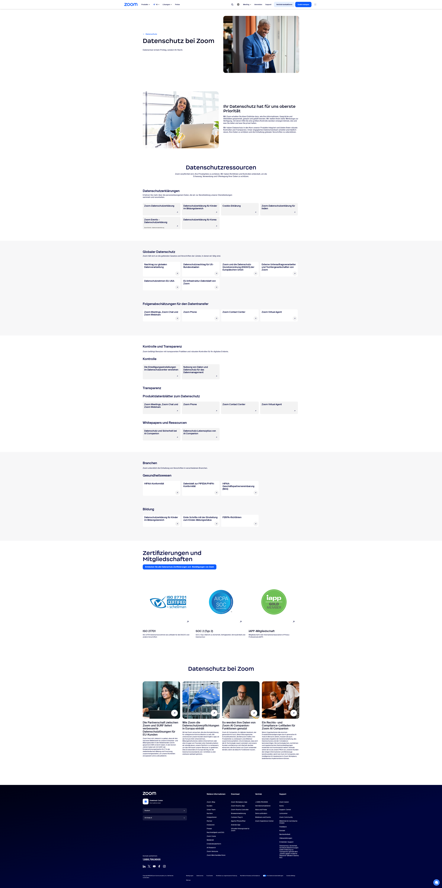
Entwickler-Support (286, 842)
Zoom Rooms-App (238, 806)
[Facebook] (159, 866)
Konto (281, 806)
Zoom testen (284, 802)
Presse (209, 829)
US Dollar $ (148, 818)
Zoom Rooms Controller (240, 810)
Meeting (246, 4)
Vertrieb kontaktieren (284, 4)
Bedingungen (189, 875)
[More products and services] (315, 4)
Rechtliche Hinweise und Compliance (250, 875)
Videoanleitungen (285, 838)
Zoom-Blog (211, 802)
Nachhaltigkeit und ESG (215, 832)
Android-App (235, 825)
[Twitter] (149, 866)
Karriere (210, 813)
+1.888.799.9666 (261, 802)
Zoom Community (286, 817)
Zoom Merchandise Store (216, 855)
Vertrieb (258, 794)
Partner (209, 821)
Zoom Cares (211, 836)
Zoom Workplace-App (239, 802)
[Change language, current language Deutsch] (238, 4)
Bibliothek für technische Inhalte (288, 822)
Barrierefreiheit (284, 834)
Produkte (144, 4)
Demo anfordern (261, 813)
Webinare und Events (263, 817)
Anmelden (258, 4)
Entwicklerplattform (214, 844)
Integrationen (212, 817)
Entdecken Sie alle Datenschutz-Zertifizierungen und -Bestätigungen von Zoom (180, 567)
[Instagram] (164, 866)
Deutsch (147, 810)
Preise (177, 4)
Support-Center (285, 810)
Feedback (283, 827)
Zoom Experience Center (264, 821)
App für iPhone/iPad (238, 821)
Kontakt (282, 830)
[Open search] (232, 4)
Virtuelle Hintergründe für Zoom (240, 830)
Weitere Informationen (216, 794)
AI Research (211, 848)
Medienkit (210, 840)
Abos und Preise (261, 810)
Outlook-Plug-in (237, 817)
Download (235, 794)
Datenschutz (199, 875)
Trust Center (209, 875)
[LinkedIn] (144, 866)
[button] (436, 882)
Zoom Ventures (212, 851)
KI (157, 4)
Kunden (209, 806)
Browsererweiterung (238, 813)
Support (268, 4)
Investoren (211, 825)
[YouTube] (154, 866)
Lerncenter (283, 813)
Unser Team (211, 810)
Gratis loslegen (303, 4)
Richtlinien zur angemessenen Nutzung (226, 875)
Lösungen (166, 4)
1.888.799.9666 (152, 859)
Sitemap (188, 880)
